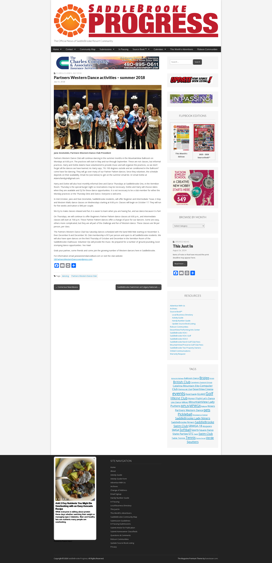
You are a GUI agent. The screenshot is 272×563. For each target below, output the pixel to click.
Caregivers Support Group (201, 382)
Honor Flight (195, 398)
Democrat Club (185, 389)
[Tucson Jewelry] (192, 187)
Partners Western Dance (189, 410)
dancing (65, 276)
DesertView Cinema (203, 389)
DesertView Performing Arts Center (185, 330)
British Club (181, 382)
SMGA (175, 430)
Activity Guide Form (118, 478)
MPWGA (195, 406)
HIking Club (179, 398)
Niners (211, 406)
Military (185, 402)
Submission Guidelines (120, 520)
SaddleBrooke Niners (183, 422)
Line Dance (176, 402)
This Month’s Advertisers (181, 49)
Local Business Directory (182, 315)
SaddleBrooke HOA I (178, 333)
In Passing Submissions (120, 524)
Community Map (87, 49)
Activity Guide (177, 318)
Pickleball (185, 414)
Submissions (106, 49)
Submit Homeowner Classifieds (123, 531)
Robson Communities (207, 49)
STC (191, 434)
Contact (69, 49)
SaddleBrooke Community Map (123, 517)
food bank (191, 394)
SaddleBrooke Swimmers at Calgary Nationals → (138, 287)
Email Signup (115, 494)
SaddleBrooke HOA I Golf (180, 336)
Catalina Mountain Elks (186, 385)
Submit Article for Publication (122, 527)
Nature (204, 406)
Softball (185, 430)
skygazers (207, 426)
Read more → (180, 263)
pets (207, 410)
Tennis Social (201, 438)
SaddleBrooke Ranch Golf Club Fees (185, 342)
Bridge (204, 378)
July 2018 (77, 73)
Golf (209, 393)
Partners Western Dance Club (84, 276)
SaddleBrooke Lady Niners (192, 418)
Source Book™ (140, 49)
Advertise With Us (177, 305)
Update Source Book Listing (183, 324)
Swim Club (206, 434)
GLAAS (201, 394)
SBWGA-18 (195, 426)
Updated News (182, 242)
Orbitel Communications (180, 351)
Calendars (158, 49)
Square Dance (206, 430)
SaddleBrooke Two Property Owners (185, 348)
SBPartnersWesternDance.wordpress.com (73, 259)
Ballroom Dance (191, 378)
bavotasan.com (211, 558)
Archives (173, 308)
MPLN (185, 406)
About (113, 471)
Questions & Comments (120, 535)
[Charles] (108, 62)
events (178, 393)
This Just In (183, 246)
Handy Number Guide (181, 321)
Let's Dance (208, 398)
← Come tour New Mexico (67, 287)
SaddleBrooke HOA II (179, 339)
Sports (195, 430)
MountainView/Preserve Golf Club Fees (186, 345)
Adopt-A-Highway (177, 378)
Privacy (113, 547)
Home (56, 49)
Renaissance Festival (200, 415)
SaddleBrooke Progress (78, 558)
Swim (196, 434)
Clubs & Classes (64, 73)
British (212, 378)
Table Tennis (178, 438)
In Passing (123, 49)
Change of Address (118, 490)
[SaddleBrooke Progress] (136, 19)
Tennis (191, 437)
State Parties (180, 433)
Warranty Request (177, 354)
